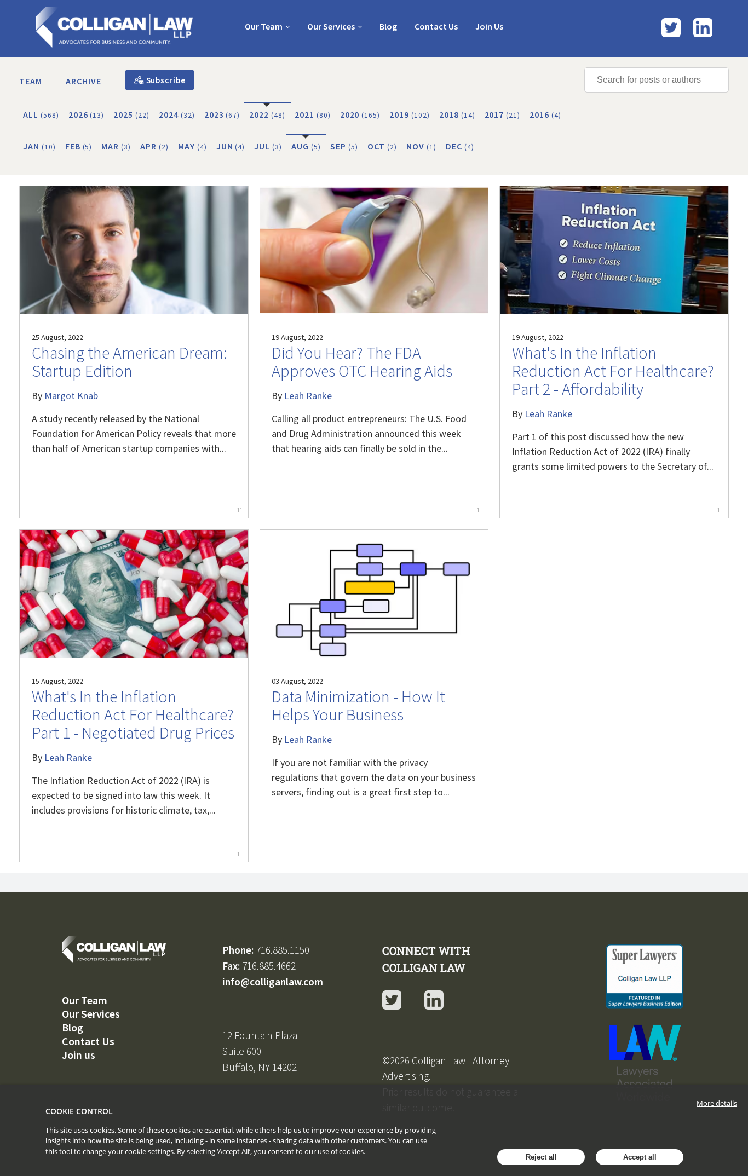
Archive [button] (83, 81)
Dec (460, 146)
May (192, 146)
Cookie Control (79, 1111)
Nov (421, 146)
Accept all (640, 1157)
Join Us (489, 26)
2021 (313, 114)
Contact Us (436, 26)
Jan (39, 146)
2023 (222, 114)
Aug (306, 146)
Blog (388, 26)
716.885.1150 (282, 949)
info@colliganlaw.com (272, 981)
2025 (131, 114)
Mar (116, 146)
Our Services (331, 26)
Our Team (264, 26)
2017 (503, 114)
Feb (79, 146)
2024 (177, 114)
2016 (545, 114)
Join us (78, 1055)
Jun (230, 146)
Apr (154, 146)
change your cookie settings (128, 1151)
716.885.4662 (269, 965)
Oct (382, 146)
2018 (457, 114)
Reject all (541, 1157)
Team (30, 81)
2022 (267, 114)
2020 (360, 114)
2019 (409, 114)
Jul (268, 146)
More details (717, 1103)
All (41, 114)
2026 (86, 114)
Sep (344, 146)
